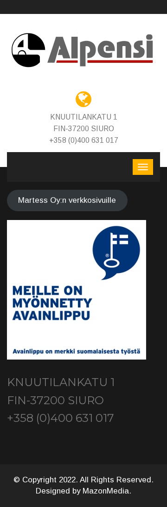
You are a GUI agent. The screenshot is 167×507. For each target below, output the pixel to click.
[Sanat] (83, 50)
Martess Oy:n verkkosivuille (67, 200)
